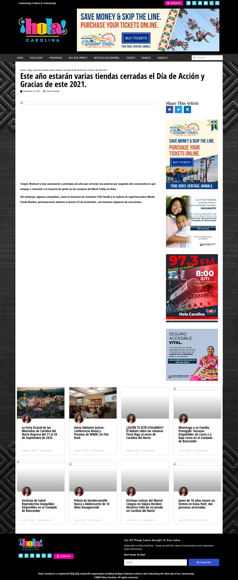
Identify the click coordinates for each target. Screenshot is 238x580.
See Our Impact (78, 57)
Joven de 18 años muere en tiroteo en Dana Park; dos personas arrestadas (197, 503)
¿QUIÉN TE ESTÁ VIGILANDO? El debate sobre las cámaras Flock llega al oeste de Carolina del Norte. (145, 432)
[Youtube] (206, 3)
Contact (162, 57)
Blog (30, 70)
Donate (146, 57)
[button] (169, 109)
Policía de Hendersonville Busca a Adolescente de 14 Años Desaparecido (91, 503)
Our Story (36, 57)
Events (130, 57)
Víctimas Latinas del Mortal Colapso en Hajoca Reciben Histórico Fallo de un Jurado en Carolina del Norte (144, 505)
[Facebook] (188, 3)
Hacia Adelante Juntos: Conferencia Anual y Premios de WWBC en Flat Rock (91, 432)
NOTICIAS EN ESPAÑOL (107, 57)
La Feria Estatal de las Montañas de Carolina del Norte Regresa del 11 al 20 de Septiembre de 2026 (39, 432)
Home (20, 57)
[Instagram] (194, 3)
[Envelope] (217, 3)
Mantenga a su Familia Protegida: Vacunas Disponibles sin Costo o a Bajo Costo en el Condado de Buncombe (195, 434)
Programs (55, 57)
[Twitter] (200, 3)
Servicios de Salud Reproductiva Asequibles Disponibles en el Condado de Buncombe (39, 505)
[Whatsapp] (212, 3)
